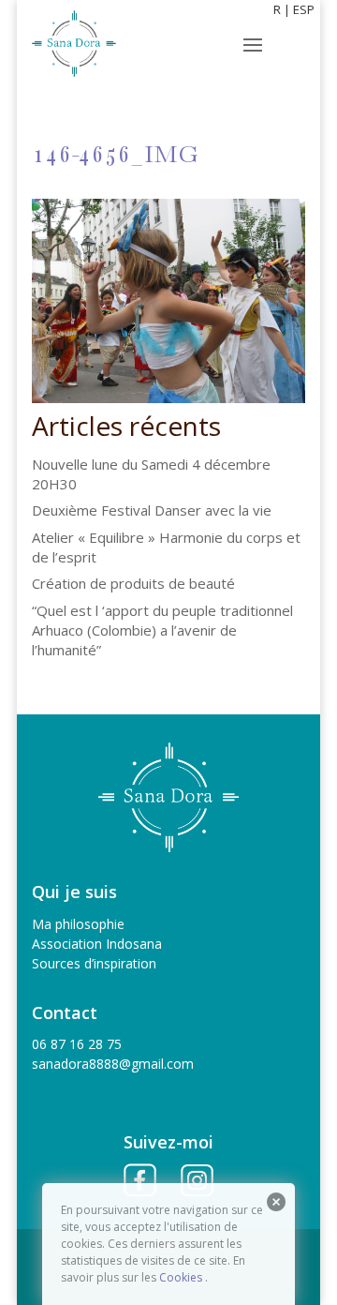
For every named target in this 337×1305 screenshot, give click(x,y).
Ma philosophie (78, 924)
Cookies (180, 1277)
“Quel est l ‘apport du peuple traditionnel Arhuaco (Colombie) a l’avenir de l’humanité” (162, 630)
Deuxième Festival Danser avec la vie (151, 510)
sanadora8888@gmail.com (113, 1063)
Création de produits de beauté (133, 583)
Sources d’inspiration (94, 963)
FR (274, 9)
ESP (304, 9)
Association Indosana (97, 943)
